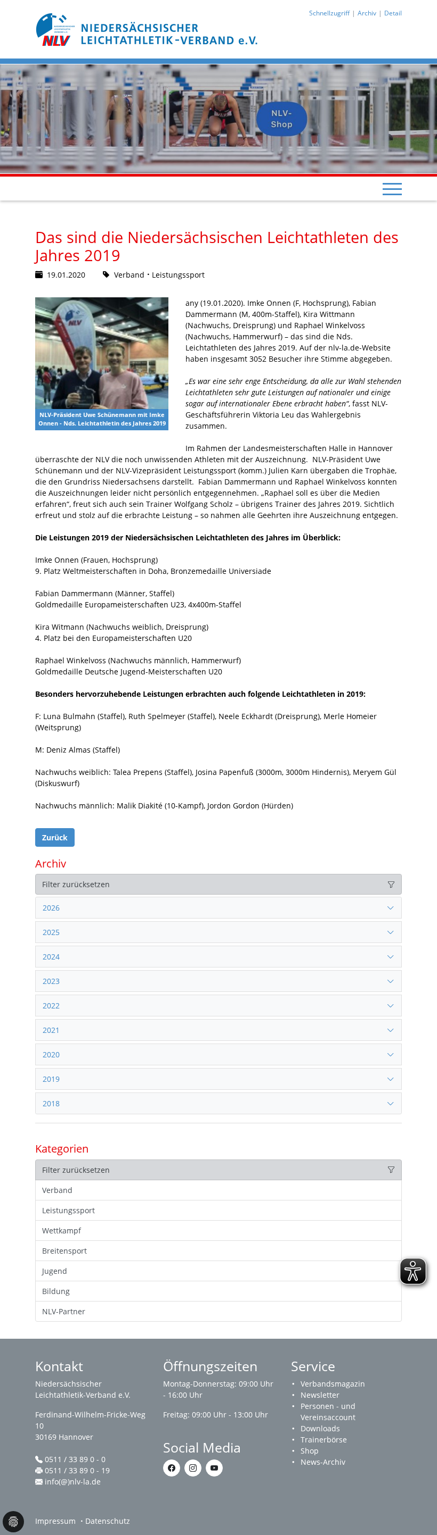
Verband (57, 1190)
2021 (51, 1030)
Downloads (320, 1428)
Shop (310, 1451)
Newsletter (320, 1395)
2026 (51, 908)
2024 (51, 957)
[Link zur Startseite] (148, 28)
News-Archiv (323, 1462)
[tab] (218, 908)
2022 (51, 1005)
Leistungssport (68, 1210)
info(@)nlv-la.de (73, 1481)
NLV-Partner (63, 1311)
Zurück (55, 837)
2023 (51, 981)
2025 (51, 932)
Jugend (54, 1271)
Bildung (56, 1291)
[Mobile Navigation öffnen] (392, 188)
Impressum (55, 1521)
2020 (51, 1054)
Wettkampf (61, 1230)
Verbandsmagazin (333, 1384)
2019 (51, 1079)
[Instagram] (192, 1467)
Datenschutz (107, 1521)
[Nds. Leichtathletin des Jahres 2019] (101, 363)
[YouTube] (214, 1467)
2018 (51, 1103)
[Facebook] (171, 1467)
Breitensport (64, 1251)
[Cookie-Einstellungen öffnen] (13, 1521)
